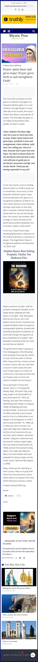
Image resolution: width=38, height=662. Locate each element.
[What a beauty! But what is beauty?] (19, 596)
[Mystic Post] (4, 31)
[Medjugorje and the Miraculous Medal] (19, 569)
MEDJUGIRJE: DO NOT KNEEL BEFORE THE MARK (19, 542)
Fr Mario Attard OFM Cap (12, 65)
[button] (33, 656)
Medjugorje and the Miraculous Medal (16, 588)
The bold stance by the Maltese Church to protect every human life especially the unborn (18, 551)
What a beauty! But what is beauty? (15, 615)
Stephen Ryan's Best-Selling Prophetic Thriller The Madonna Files (19, 254)
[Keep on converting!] (19, 622)
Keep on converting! (10, 641)
